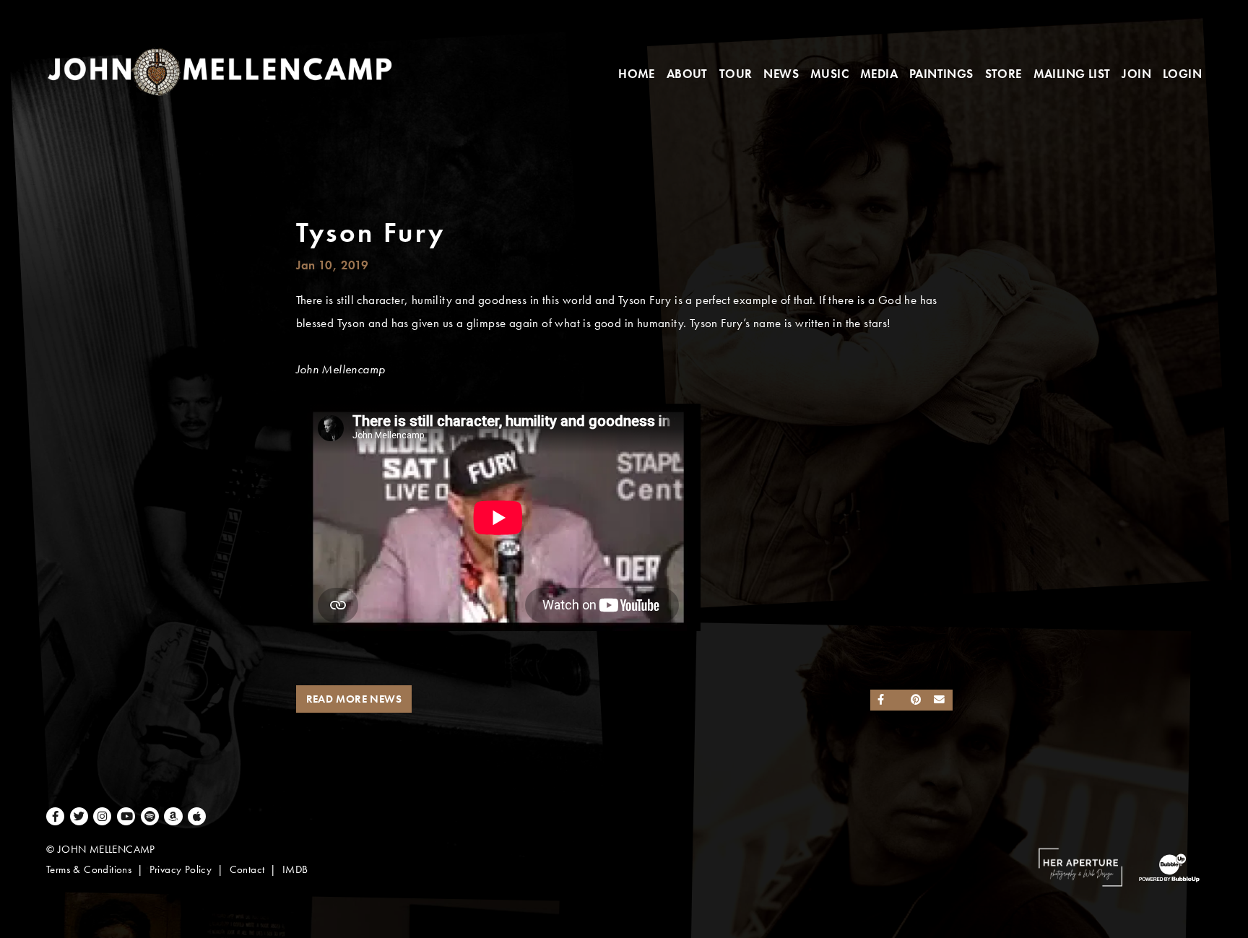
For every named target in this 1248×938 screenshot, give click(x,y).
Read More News (354, 699)
